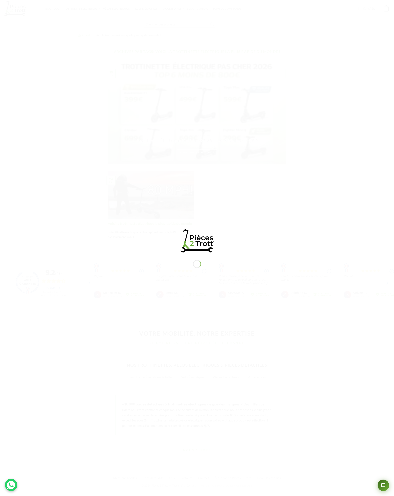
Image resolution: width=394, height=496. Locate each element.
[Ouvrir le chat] (383, 485)
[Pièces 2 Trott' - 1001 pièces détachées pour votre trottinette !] (197, 240)
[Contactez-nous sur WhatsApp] (11, 485)
